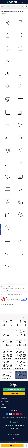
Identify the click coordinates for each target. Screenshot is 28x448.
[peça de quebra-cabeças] (8, 61)
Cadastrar (14, 422)
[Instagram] (17, 414)
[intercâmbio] (20, 202)
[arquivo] (20, 112)
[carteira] (8, 214)
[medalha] (8, 202)
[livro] (20, 23)
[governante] (20, 74)
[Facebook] (7, 414)
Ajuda (3, 404)
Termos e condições (8, 425)
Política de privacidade (19, 425)
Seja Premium (14, 393)
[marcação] (20, 151)
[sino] (8, 48)
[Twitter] (10, 414)
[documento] (20, 227)
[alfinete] (8, 163)
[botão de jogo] (20, 240)
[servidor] (8, 240)
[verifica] (8, 125)
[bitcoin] (8, 176)
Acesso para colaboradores (14, 389)
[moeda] (8, 23)
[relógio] (20, 214)
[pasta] (20, 48)
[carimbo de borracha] (20, 253)
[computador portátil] (8, 189)
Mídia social (14, 410)
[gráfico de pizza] (8, 74)
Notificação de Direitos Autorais (19, 427)
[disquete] (20, 176)
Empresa (3, 407)
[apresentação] (8, 99)
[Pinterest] (14, 414)
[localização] (20, 138)
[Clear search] (19, 6)
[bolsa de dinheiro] (20, 87)
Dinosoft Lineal (8, 304)
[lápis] (20, 163)
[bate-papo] (8, 138)
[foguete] (20, 35)
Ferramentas (5, 401)
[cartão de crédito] (20, 99)
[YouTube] (21, 414)
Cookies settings (14, 428)
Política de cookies (7, 427)
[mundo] (20, 125)
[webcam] (8, 87)
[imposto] (8, 35)
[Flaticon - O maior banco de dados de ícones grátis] (12, 2)
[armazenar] (8, 112)
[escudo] (20, 189)
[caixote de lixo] (20, 61)
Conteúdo (4, 398)
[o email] (8, 266)
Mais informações (5, 290)
